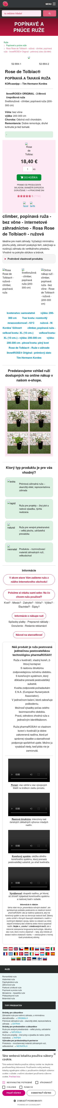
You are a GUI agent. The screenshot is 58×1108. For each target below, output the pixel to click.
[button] (29, 1100)
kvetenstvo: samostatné (21, 313)
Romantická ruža (9, 976)
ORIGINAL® (23, 1018)
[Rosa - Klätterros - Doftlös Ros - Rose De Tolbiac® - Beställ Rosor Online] (24, 958)
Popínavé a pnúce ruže (16, 45)
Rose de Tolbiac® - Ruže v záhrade (29, 347)
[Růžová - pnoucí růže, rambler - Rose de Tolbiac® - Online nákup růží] (21, 948)
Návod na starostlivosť (29, 635)
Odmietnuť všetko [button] (41, 1093)
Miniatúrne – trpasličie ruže (13, 993)
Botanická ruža (8, 998)
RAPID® (17, 1037)
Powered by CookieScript (29, 1104)
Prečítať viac (14, 1076)
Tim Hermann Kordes (29, 357)
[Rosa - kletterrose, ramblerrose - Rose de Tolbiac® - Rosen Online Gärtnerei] (11, 948)
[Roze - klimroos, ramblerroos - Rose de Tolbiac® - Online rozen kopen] (26, 953)
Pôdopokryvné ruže (10, 995)
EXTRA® (16, 1023)
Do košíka (31, 177)
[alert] (29, 1079)
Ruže (6, 42)
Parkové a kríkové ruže (11, 987)
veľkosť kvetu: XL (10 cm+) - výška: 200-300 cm (30, 335)
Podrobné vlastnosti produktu (25, 259)
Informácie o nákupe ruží (29, 616)
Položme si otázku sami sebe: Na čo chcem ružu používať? (29, 594)
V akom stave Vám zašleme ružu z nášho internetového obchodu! (29, 579)
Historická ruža (8, 979)
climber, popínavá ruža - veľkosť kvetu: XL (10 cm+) (28, 330)
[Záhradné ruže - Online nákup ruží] (49, 13)
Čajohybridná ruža (10, 982)
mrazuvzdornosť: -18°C (21, 323)
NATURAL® (16, 1032)
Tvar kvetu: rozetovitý (34, 318)
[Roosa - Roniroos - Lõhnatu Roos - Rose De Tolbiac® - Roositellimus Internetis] (34, 958)
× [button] (54, 1054)
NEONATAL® (22, 1046)
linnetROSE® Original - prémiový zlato (29, 352)
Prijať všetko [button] (13, 1093)
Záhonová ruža (8, 984)
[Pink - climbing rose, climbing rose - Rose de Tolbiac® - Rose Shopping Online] (16, 948)
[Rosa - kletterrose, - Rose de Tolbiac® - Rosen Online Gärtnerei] (26, 948)
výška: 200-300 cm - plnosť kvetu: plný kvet (30, 340)
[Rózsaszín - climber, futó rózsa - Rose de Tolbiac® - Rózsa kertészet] (5, 948)
